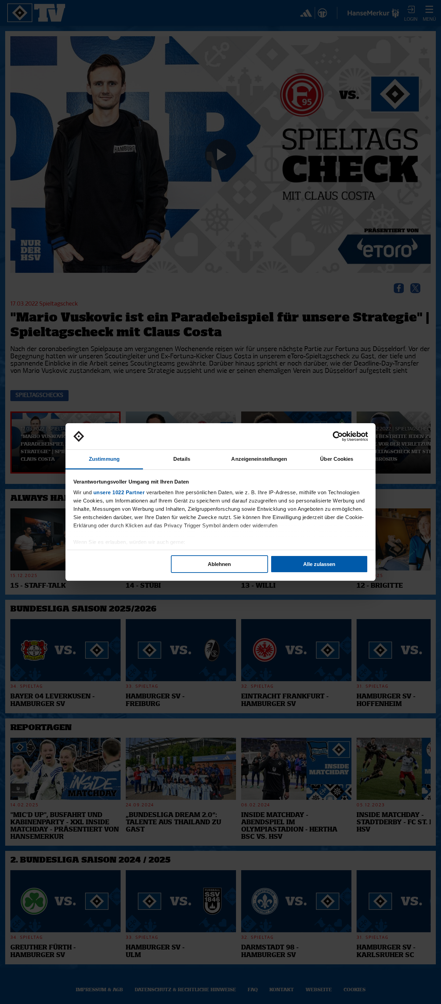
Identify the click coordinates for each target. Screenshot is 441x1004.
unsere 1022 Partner (119, 492)
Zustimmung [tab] (104, 459)
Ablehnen (219, 564)
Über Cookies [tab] (336, 459)
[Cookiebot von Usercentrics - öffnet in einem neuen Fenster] (338, 436)
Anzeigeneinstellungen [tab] (259, 459)
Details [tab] (181, 459)
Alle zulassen (319, 564)
